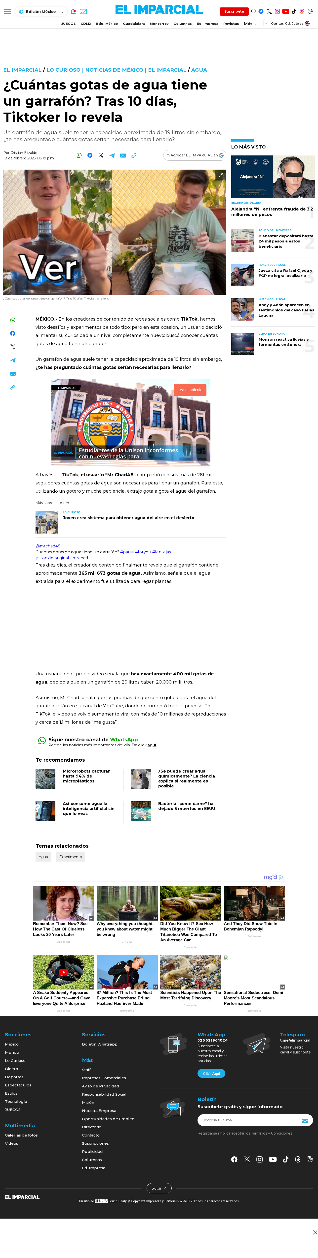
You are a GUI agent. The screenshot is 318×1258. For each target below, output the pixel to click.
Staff (86, 1069)
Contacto (91, 1135)
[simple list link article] (273, 178)
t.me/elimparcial (295, 1040)
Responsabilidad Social (104, 1094)
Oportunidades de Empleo (108, 1118)
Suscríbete (234, 11)
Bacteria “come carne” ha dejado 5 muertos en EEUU (186, 806)
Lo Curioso (15, 1060)
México (12, 1044)
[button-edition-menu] (267, 23)
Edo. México (107, 24)
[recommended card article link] (47, 522)
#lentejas (161, 552)
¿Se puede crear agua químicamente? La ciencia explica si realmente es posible (186, 778)
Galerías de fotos (21, 1135)
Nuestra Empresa (99, 1110)
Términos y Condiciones (271, 1133)
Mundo (12, 1052)
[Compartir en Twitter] (101, 155)
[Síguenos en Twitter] (269, 10)
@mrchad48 (48, 546)
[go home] (22, 1197)
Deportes (14, 1077)
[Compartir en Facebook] (90, 155)
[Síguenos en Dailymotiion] (310, 1159)
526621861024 (213, 1040)
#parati (127, 552)
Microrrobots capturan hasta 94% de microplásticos (87, 776)
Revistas (231, 24)
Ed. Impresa (207, 24)
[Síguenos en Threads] (302, 10)
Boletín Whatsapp (100, 1044)
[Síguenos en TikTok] (294, 10)
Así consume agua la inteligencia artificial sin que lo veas (89, 808)
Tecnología (16, 1101)
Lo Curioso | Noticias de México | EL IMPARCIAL (116, 70)
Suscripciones (95, 1143)
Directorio (91, 1127)
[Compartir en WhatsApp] (79, 155)
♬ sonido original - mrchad (62, 558)
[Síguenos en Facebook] (261, 10)
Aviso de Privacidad (100, 1086)
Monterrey (159, 24)
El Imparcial (22, 70)
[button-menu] (7, 11)
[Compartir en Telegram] (112, 155)
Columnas (183, 24)
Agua (199, 70)
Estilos (11, 1093)
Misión (88, 1102)
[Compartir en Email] (122, 155)
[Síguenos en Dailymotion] (310, 10)
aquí (152, 745)
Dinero (11, 1068)
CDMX (86, 24)
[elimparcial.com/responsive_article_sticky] (315, 1232)
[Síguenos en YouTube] (285, 10)
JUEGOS (68, 24)
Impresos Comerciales (104, 1078)
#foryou (143, 552)
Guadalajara (134, 24)
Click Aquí (211, 1074)
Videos (11, 1143)
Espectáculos (18, 1085)
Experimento (70, 857)
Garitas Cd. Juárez (287, 23)
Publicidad (92, 1151)
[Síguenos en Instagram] (277, 10)
